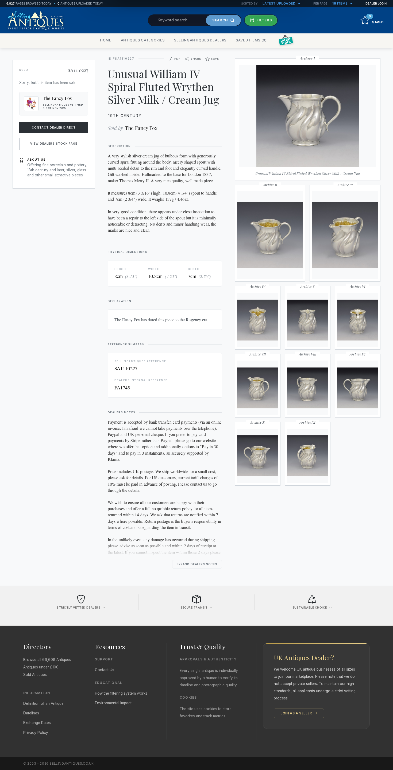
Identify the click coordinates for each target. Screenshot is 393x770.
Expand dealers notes (197, 564)
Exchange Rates (37, 723)
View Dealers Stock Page (53, 143)
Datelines (31, 713)
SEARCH (220, 20)
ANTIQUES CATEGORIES (143, 40)
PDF (177, 58)
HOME (105, 40)
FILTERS (264, 20)
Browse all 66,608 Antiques (47, 659)
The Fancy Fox (141, 128)
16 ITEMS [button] (340, 3)
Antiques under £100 (41, 667)
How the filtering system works (121, 693)
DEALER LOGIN (376, 3)
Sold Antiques (35, 674)
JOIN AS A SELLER (296, 713)
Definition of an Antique (43, 703)
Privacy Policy (35, 732)
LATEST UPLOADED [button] (279, 3)
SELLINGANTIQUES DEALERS (200, 40)
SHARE (196, 58)
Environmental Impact (113, 703)
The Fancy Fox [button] (57, 98)
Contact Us (104, 670)
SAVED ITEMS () (251, 40)
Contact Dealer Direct (54, 127)
